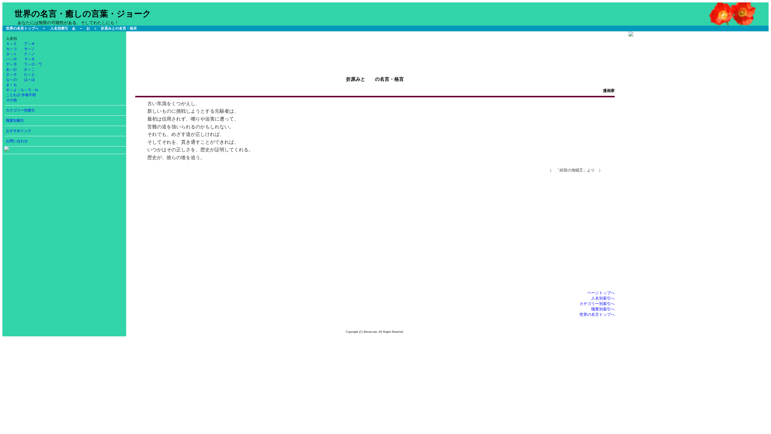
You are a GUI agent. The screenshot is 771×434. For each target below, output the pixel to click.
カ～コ (11, 49)
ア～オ (29, 44)
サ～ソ (29, 49)
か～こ (29, 69)
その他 (11, 100)
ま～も (11, 85)
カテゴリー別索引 (20, 110)
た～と (29, 74)
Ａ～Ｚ (11, 44)
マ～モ (29, 59)
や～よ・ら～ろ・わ (22, 90)
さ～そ (11, 74)
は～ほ (29, 79)
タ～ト (11, 54)
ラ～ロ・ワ (33, 64)
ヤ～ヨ (11, 64)
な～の (11, 79)
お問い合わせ (17, 141)
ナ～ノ (29, 54)
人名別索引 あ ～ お (70, 28)
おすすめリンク (18, 131)
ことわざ (13, 95)
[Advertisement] (374, 45)
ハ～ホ (11, 59)
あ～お (11, 69)
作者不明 (28, 95)
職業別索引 (15, 120)
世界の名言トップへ (22, 28)
